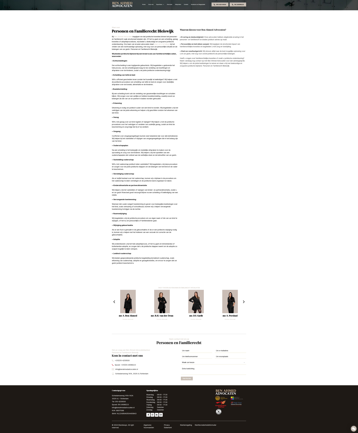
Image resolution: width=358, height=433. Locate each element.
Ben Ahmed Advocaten (123, 37)
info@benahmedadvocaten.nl (126, 369)
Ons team (169, 4)
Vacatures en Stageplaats (198, 4)
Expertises (159, 4)
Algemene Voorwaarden (149, 426)
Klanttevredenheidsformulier (205, 425)
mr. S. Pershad (230, 315)
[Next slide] (243, 301)
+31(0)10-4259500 (122, 360)
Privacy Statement (168, 426)
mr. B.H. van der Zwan (162, 315)
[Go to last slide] (114, 301)
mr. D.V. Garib (196, 315)
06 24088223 (239, 4)
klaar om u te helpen (162, 44)
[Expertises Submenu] (163, 4)
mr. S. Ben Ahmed (128, 315)
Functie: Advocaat (128, 319)
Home (144, 4)
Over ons (150, 4)
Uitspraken (178, 4)
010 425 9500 (221, 4)
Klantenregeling (186, 425)
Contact (186, 4)
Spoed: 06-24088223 (120, 405)
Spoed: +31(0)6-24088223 (125, 365)
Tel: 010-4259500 (119, 402)
